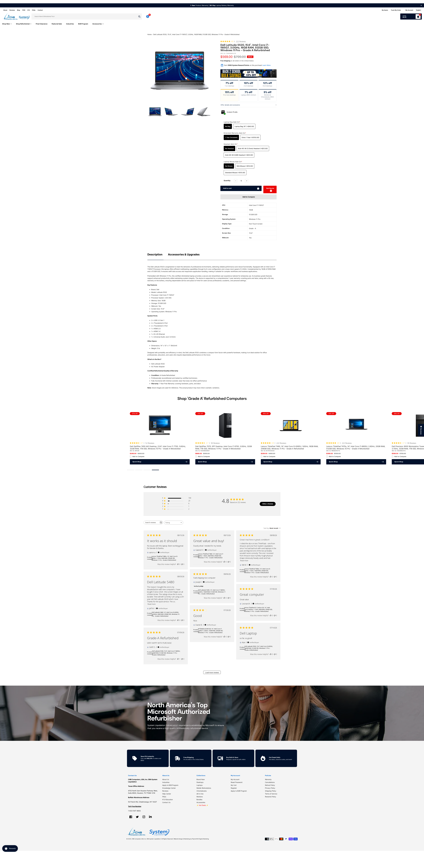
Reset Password (236, 782)
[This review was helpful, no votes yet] (178, 564)
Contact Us (166, 802)
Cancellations (270, 782)
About (5, 10)
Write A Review (267, 504)
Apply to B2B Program (170, 785)
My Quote (385, 10)
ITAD (23, 10)
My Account (235, 779)
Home (149, 34)
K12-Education (167, 799)
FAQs (33, 10)
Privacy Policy (270, 788)
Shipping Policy (270, 791)
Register (234, 788)
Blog (18, 10)
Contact (40, 10)
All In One (200, 794)
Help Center (166, 794)
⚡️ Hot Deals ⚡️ (202, 805)
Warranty (268, 779)
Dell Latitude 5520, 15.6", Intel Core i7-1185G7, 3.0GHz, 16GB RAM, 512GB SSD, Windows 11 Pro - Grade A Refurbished (196, 34)
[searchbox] (151, 522)
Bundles (199, 799)
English (418, 10)
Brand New (201, 779)
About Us (165, 779)
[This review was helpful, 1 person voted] (178, 659)
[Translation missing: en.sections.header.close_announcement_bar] (421, 5)
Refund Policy (270, 785)
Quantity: (227, 180)
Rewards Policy (270, 797)
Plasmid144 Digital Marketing (200, 839)
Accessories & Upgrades (184, 254)
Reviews (12, 10)
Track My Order (396, 10)
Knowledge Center (169, 788)
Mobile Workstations (204, 788)
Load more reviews (212, 673)
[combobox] (173, 523)
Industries (165, 782)
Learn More (266, 65)
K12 (28, 10)
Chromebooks (202, 791)
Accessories (201, 802)
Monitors (200, 797)
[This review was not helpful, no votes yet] (182, 564)
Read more (244, 561)
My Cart (234, 785)
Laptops (200, 785)
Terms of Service (271, 794)
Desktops (200, 782)
